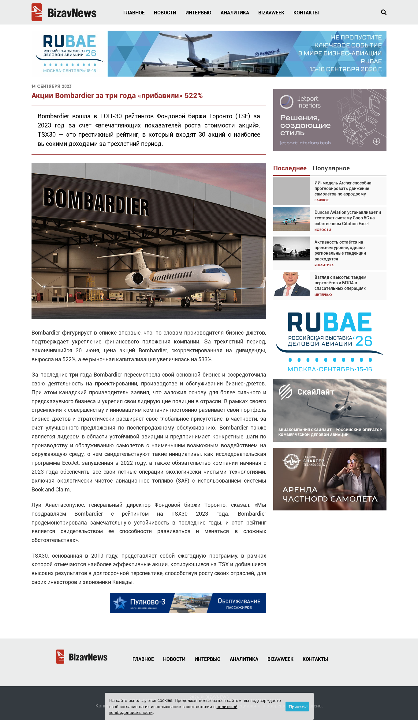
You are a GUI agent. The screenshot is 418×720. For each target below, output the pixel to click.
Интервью (198, 13)
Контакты (306, 13)
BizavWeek (271, 13)
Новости (165, 13)
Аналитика (235, 13)
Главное (134, 13)
